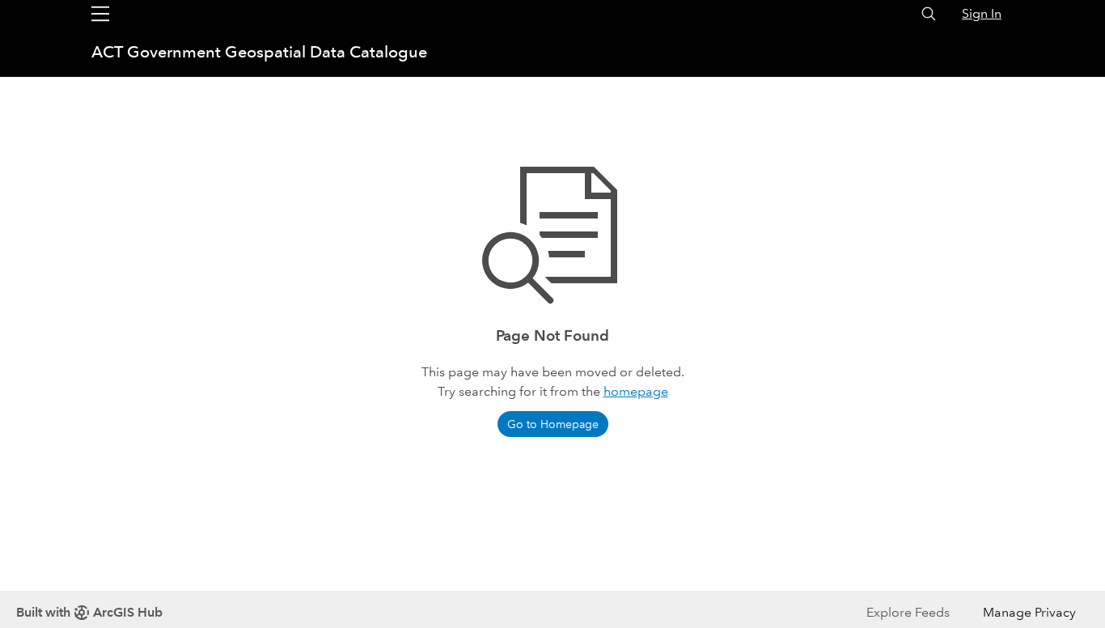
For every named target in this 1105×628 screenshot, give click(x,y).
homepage (635, 391)
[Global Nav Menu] (100, 14)
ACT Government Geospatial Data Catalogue (259, 52)
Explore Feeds (908, 612)
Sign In (981, 13)
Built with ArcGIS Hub (89, 612)
